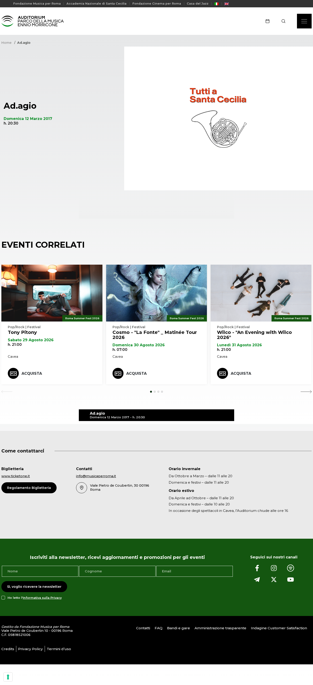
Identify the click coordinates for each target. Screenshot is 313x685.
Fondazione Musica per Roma (37, 3)
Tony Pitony (22, 332)
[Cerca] (285, 21)
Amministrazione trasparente (220, 628)
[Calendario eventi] (269, 21)
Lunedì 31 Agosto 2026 (239, 345)
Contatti (143, 628)
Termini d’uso (59, 649)
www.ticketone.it (15, 476)
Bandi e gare (178, 628)
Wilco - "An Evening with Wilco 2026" (254, 335)
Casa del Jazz (198, 3)
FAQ (158, 628)
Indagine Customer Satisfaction (279, 628)
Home (6, 43)
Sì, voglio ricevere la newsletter (34, 587)
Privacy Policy (30, 649)
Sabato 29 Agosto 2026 (31, 340)
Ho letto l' (35, 597)
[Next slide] (306, 391)
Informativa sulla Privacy (42, 597)
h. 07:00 (120, 349)
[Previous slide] (6, 391)
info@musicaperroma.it (96, 476)
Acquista (32, 373)
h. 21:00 (15, 344)
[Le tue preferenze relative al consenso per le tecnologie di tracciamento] (8, 677)
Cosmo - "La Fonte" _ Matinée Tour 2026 (155, 335)
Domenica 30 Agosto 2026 (139, 345)
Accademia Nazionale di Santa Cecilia (96, 3)
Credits (7, 649)
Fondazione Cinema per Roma (156, 3)
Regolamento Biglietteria (29, 488)
